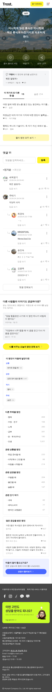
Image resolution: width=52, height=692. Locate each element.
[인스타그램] (10, 596)
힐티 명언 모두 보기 (25, 137)
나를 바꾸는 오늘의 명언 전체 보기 (24, 346)
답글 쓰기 (13, 188)
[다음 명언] (48, 38)
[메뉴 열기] (48, 4)
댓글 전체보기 (26, 287)
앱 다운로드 (37, 4)
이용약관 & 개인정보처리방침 (13, 589)
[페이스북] (4, 596)
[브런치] (16, 596)
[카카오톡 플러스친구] (22, 596)
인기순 (7, 169)
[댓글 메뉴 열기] (46, 178)
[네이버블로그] (27, 596)
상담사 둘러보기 (24, 571)
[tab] (13, 95)
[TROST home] (7, 4)
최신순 (17, 169)
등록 (43, 160)
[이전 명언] (4, 38)
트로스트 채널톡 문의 (19, 651)
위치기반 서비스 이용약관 (37, 589)
